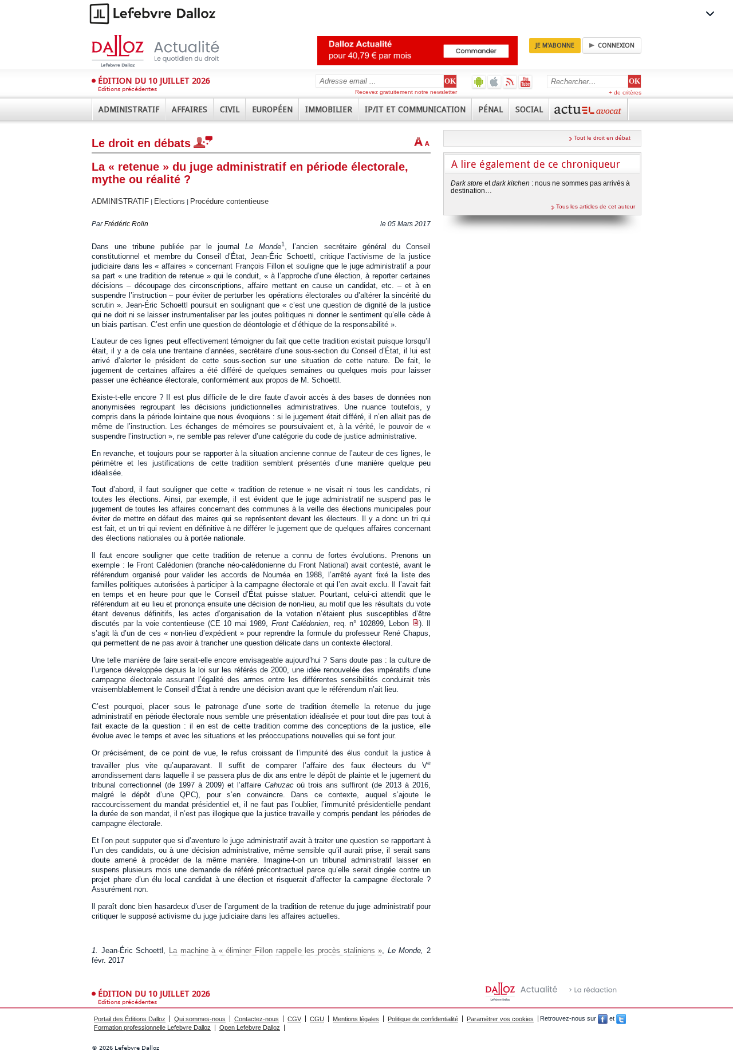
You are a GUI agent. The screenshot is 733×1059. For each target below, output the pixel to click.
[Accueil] (167, 51)
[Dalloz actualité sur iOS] (494, 81)
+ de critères (625, 92)
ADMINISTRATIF (120, 201)
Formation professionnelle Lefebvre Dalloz (152, 1027)
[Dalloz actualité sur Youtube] (525, 81)
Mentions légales (356, 1018)
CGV (294, 1018)
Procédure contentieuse (229, 201)
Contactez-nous (256, 1018)
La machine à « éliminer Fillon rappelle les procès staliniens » (275, 950)
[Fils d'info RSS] (510, 81)
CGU (317, 1018)
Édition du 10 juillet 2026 (154, 81)
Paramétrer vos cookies (500, 1018)
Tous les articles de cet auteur (595, 206)
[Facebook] (603, 1018)
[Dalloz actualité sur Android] (479, 81)
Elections (169, 201)
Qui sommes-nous (200, 1018)
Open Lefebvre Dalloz (249, 1027)
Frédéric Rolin (126, 224)
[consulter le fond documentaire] (415, 623)
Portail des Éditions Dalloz (129, 1018)
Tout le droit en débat (602, 138)
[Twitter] (621, 1018)
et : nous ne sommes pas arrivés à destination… (540, 187)
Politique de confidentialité (423, 1018)
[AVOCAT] (589, 109)
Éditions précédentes (127, 89)
